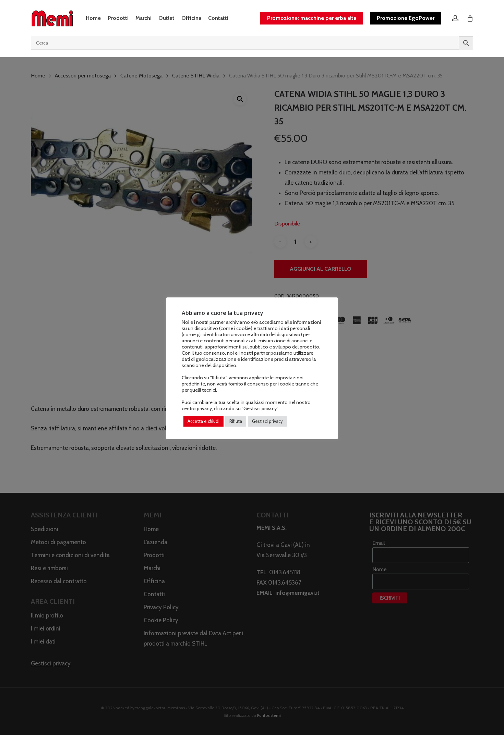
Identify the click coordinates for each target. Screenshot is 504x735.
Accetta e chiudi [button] (203, 421)
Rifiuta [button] (235, 421)
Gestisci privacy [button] (267, 421)
